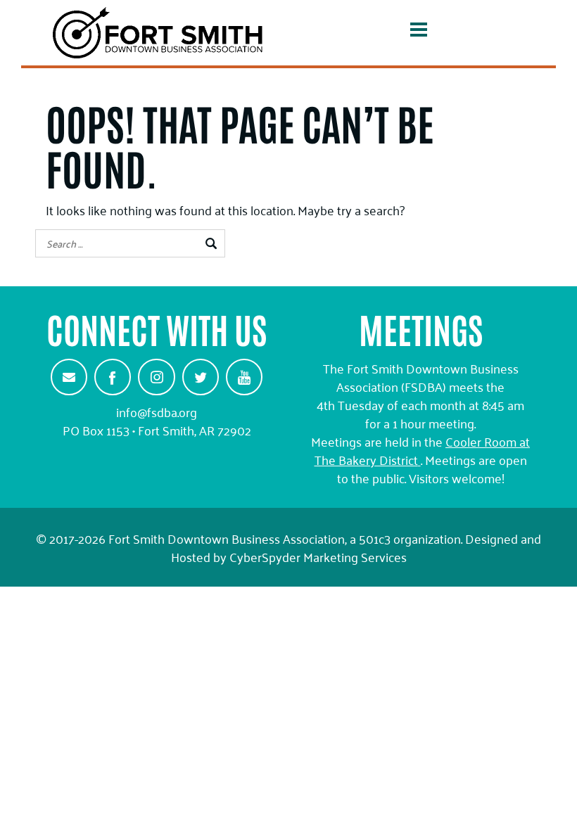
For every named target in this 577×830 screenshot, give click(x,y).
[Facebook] (112, 377)
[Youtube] (244, 377)
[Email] (69, 377)
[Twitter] (200, 377)
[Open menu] (418, 32)
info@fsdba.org (156, 411)
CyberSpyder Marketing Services (318, 556)
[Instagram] (156, 377)
